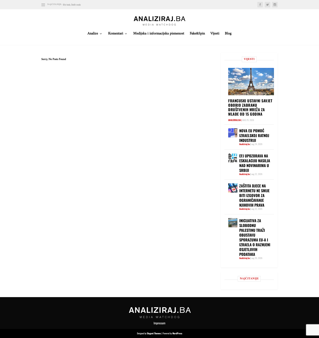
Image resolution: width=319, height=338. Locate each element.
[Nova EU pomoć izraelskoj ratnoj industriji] (232, 132)
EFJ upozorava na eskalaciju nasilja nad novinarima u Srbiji (254, 163)
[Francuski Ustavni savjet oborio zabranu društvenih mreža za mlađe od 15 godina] (251, 81)
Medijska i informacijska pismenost (158, 34)
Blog (228, 34)
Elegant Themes (154, 333)
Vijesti (214, 34)
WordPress (177, 333)
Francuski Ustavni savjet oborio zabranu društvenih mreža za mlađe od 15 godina (250, 107)
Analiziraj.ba (234, 120)
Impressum (159, 323)
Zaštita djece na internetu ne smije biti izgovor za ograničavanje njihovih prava (254, 195)
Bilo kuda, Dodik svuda (72, 4)
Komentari (115, 34)
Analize (93, 34)
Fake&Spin (197, 34)
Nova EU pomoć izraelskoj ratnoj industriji (254, 135)
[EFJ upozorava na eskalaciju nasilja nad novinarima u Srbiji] (232, 158)
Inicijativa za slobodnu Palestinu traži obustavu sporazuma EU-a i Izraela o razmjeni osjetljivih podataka (254, 237)
